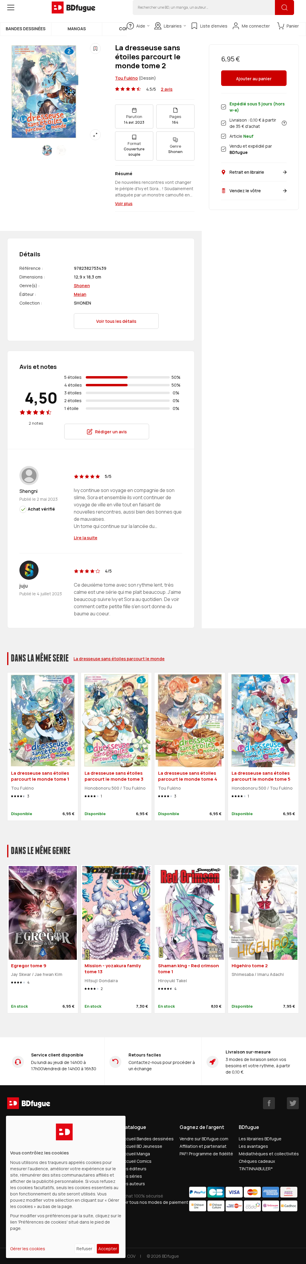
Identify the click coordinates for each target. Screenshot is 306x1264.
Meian (80, 294)
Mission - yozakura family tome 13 (113, 968)
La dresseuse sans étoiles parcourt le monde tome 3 (114, 776)
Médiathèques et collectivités (269, 1153)
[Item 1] (61, 150)
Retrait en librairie (247, 172)
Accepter (107, 1248)
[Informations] (284, 123)
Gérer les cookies (27, 1248)
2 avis (166, 89)
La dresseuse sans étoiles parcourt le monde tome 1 (40, 776)
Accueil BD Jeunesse (141, 1146)
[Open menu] (10, 7)
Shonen (82, 285)
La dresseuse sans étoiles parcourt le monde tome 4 (187, 776)
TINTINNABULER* (256, 1168)
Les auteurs (133, 1183)
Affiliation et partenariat (203, 1146)
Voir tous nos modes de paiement (154, 1202)
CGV (131, 1256)
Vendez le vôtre (245, 190)
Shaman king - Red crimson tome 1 (188, 968)
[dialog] (66, 1187)
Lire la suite (85, 538)
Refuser (84, 1248)
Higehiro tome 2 (250, 965)
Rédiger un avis (111, 432)
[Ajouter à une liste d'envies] (95, 48)
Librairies (173, 26)
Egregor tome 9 (28, 965)
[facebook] (269, 1103)
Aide (140, 26)
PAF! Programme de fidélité (206, 1153)
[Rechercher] (284, 7)
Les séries (131, 1176)
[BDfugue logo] (73, 7)
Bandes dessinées (25, 28)
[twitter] (293, 1103)
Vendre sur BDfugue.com (204, 1139)
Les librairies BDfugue (260, 1139)
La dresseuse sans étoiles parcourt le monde (119, 658)
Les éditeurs (133, 1168)
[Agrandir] (95, 134)
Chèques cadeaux (257, 1161)
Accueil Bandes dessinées (147, 1139)
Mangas (77, 28)
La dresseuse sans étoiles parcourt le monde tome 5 (261, 776)
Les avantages (253, 1146)
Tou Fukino (126, 78)
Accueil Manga (135, 1153)
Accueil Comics (136, 1161)
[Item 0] (47, 150)
